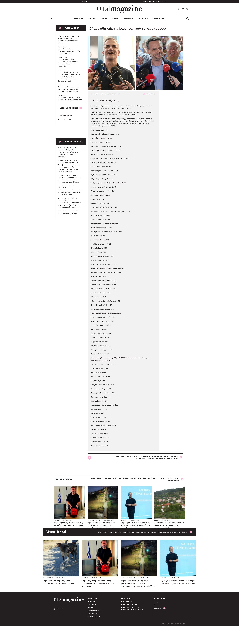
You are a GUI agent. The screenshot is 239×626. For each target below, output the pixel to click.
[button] (187, 18)
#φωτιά (184, 532)
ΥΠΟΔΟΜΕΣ (75, 160)
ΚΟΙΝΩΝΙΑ (91, 19)
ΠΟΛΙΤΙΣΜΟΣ (143, 19)
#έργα (140, 478)
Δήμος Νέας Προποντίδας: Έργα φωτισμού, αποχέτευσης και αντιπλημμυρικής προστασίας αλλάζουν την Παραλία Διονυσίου (69, 76)
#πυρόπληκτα (176, 532)
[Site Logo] (119, 9)
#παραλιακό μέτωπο (164, 532)
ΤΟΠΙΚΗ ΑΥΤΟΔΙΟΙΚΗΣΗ (98, 94)
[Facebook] (178, 9)
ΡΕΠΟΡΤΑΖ (78, 19)
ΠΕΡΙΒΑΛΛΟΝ (128, 19)
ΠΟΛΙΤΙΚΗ (104, 19)
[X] (183, 9)
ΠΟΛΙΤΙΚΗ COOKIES (129, 604)
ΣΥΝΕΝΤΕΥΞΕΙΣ (159, 19)
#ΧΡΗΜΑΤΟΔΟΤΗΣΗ (130, 478)
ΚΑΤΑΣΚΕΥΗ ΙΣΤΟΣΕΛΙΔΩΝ (169, 624)
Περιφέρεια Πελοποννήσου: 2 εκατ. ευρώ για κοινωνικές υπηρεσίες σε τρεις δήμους (69, 89)
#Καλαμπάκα (107, 478)
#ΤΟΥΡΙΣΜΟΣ (117, 478)
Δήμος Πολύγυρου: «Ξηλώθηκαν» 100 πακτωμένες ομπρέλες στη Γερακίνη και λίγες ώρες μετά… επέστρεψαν (69, 203)
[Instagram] (187, 9)
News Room (151, 94)
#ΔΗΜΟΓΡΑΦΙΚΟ (97, 478)
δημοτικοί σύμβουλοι (162, 456)
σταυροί (163, 458)
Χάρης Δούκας (173, 458)
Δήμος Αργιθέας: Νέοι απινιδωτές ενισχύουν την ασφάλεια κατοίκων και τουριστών (68, 62)
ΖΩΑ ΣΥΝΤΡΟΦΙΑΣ (48, 577)
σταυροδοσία (153, 458)
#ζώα (138, 532)
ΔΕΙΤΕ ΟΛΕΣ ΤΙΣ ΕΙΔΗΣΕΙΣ (69, 108)
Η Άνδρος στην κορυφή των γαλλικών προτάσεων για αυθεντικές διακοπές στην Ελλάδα (68, 39)
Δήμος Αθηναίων (147, 456)
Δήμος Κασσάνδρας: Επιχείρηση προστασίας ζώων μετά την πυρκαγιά (69, 51)
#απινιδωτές (147, 478)
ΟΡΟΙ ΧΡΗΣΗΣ (127, 601)
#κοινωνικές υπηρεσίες (161, 478)
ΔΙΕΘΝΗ (115, 19)
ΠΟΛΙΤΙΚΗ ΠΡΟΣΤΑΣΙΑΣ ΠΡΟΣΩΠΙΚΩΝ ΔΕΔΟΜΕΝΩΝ (132, 609)
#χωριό (176, 480)
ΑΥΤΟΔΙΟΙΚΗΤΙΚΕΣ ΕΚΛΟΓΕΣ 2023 (128, 456)
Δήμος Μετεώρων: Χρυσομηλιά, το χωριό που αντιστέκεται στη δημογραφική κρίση (70, 100)
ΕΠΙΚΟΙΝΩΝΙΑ (84, 1)
